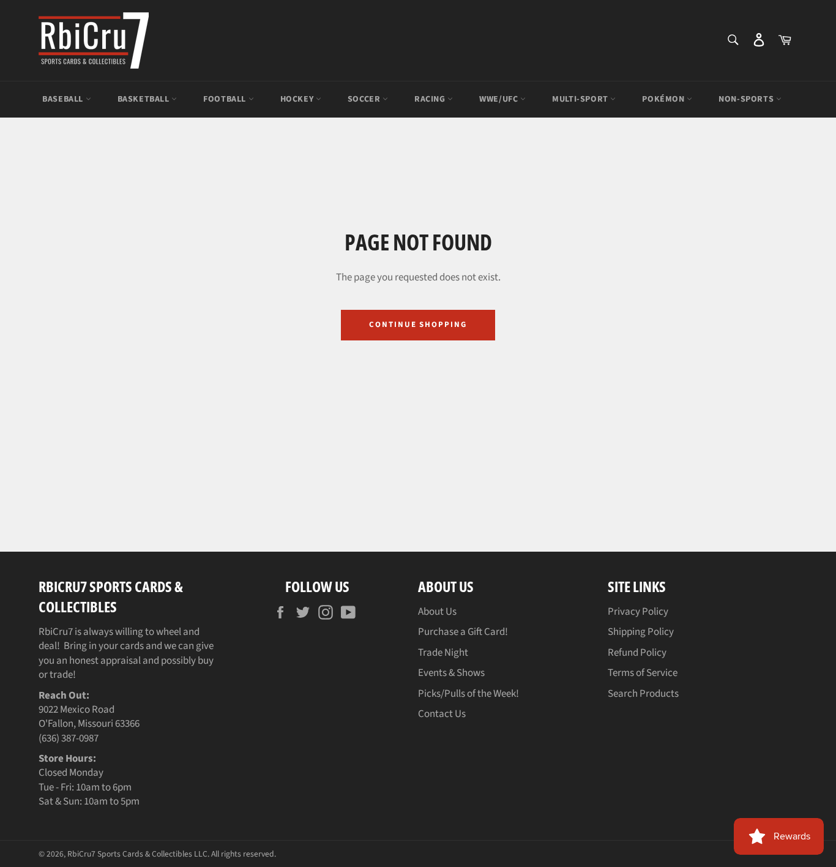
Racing (430, 99)
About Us (437, 611)
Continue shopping (418, 324)
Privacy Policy (638, 611)
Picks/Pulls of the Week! (468, 693)
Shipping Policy (641, 632)
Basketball (145, 99)
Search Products (643, 693)
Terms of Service (642, 673)
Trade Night (443, 652)
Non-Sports (747, 99)
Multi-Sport (581, 99)
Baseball (63, 99)
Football (225, 99)
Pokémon (664, 99)
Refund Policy (637, 652)
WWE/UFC (499, 99)
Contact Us (442, 714)
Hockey (298, 99)
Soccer (365, 99)
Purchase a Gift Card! (463, 632)
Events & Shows (451, 673)
